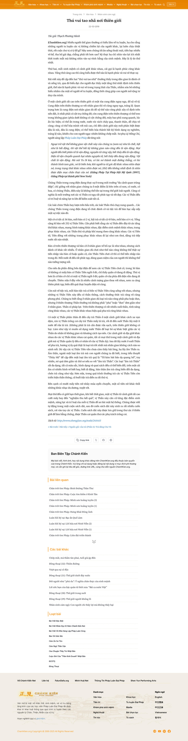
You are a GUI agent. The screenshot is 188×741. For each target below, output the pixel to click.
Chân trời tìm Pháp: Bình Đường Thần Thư (71, 488)
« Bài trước (53, 427)
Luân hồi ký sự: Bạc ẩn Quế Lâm (65, 517)
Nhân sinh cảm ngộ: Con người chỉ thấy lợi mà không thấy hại (81, 604)
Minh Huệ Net (81, 680)
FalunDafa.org (62, 680)
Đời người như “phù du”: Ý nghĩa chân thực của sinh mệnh (79, 581)
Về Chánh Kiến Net (26, 680)
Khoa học (131, 697)
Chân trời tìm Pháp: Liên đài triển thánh (70, 535)
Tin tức (96, 717)
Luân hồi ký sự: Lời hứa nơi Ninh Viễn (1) (70, 529)
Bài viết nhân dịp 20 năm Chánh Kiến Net (67, 626)
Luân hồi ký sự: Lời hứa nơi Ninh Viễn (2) (70, 523)
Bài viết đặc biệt (56, 621)
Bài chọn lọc (136, 4)
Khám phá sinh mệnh (103, 707)
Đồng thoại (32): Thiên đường (64, 563)
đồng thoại (54, 666)
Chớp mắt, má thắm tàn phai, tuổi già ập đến (72, 557)
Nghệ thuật (98, 712)
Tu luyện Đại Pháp (135, 702)
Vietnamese (161, 712)
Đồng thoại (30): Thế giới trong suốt (67, 593)
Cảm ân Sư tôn (55, 641)
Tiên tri (96, 702)
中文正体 (159, 707)
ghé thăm (40, 718)
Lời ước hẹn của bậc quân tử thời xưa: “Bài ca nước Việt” (78, 587)
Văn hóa (97, 697)
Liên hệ (45, 680)
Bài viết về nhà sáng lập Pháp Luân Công (67, 631)
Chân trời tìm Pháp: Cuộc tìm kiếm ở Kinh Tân (73, 494)
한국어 (158, 717)
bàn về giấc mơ (56, 636)
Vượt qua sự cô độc (59, 569)
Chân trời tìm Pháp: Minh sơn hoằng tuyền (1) (73, 506)
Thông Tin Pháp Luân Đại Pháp (110, 680)
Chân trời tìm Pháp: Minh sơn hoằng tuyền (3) (73, 500)
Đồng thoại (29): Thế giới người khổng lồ (70, 599)
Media (129, 707)
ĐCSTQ (52, 661)
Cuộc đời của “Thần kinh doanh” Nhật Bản (67, 656)
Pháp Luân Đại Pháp (76, 137)
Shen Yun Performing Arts (143, 680)
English (158, 697)
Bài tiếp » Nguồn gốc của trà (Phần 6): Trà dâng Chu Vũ (85, 427)
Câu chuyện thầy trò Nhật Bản (62, 651)
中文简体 (159, 702)
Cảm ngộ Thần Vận (57, 646)
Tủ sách (157, 4)
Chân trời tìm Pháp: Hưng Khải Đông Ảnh (70, 511)
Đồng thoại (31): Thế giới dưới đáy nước (69, 575)
